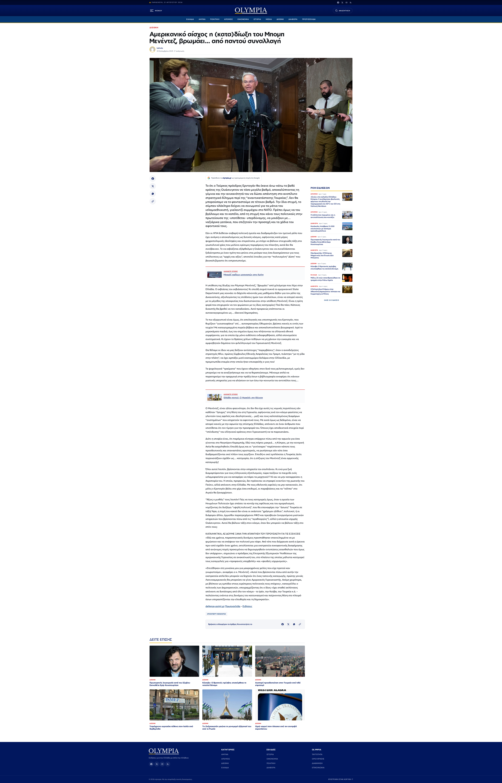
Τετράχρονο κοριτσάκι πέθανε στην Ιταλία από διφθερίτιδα (171, 727)
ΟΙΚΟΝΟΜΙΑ (243, 19)
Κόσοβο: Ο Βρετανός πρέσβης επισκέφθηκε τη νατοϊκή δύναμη (224, 683)
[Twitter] (342, 2)
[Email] (346, 2)
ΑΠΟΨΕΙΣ (228, 19)
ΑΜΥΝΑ (202, 19)
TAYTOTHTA (317, 754)
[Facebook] (338, 2)
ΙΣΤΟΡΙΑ (257, 19)
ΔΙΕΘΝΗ (280, 19)
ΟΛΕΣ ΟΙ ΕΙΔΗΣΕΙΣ (331, 300)
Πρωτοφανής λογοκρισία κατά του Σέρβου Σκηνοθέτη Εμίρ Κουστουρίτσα (170, 683)
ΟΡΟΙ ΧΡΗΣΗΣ (318, 759)
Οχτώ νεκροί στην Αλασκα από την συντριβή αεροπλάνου (276, 727)
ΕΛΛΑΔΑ (190, 19)
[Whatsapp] (153, 194)
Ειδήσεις (247, 606)
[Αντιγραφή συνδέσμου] (153, 201)
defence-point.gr (215, 606)
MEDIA (269, 19)
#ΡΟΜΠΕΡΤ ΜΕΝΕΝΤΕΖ (216, 614)
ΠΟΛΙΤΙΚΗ (214, 19)
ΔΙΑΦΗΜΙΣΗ (317, 763)
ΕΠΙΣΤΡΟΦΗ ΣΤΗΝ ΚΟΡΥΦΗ (340, 779)
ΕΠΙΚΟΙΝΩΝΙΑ (318, 767)
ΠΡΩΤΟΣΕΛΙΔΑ (309, 19)
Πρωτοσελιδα (232, 606)
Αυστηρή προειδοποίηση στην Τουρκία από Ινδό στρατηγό (278, 683)
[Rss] (350, 2)
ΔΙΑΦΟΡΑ (293, 19)
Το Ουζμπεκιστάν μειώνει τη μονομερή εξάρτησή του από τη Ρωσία (226, 727)
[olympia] (251, 11)
